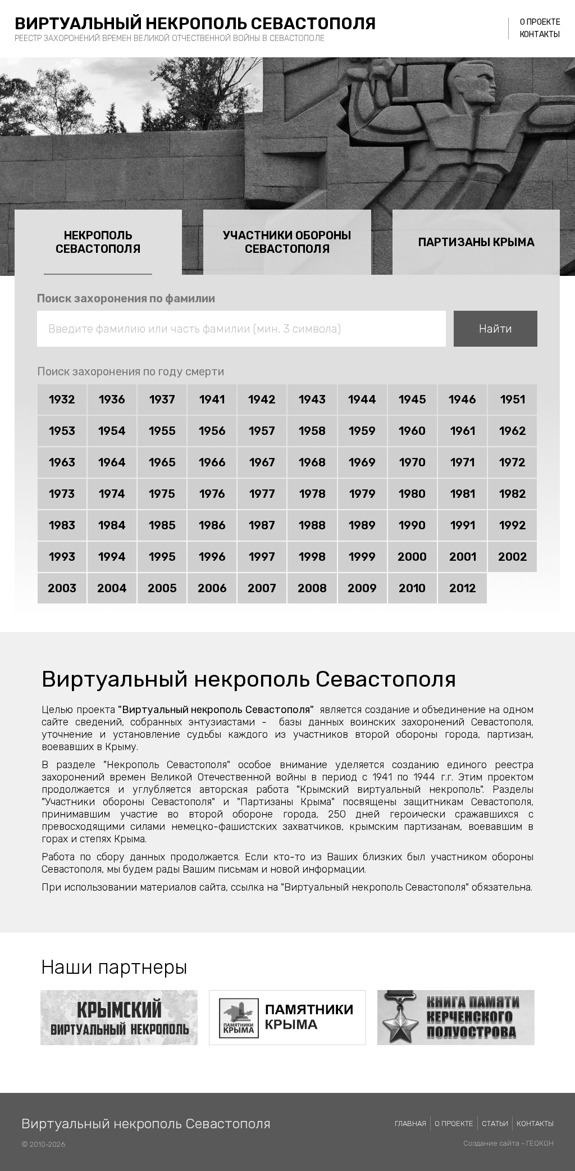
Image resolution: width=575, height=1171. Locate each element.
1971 (462, 462)
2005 (162, 588)
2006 (212, 588)
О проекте (540, 22)
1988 (312, 525)
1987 (262, 525)
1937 (162, 399)
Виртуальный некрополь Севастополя (195, 23)
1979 (362, 494)
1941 (212, 399)
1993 (62, 557)
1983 (62, 525)
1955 (162, 431)
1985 (162, 525)
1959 (362, 431)
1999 (362, 557)
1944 (362, 399)
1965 (162, 462)
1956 (212, 431)
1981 (462, 494)
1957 (262, 431)
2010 (412, 588)
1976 (212, 494)
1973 (62, 494)
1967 (262, 462)
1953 (62, 431)
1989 (362, 525)
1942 (262, 399)
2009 (362, 588)
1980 (412, 494)
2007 (262, 588)
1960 (412, 431)
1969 (362, 462)
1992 (512, 525)
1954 (112, 431)
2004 (112, 588)
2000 (412, 557)
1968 (312, 462)
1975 (162, 494)
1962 (512, 431)
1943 (312, 399)
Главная (410, 1123)
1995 (162, 557)
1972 (512, 462)
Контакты (540, 34)
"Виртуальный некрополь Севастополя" (216, 709)
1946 (462, 399)
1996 (212, 557)
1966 (212, 462)
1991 (462, 525)
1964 (112, 462)
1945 (412, 399)
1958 (312, 431)
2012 (462, 588)
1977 (262, 494)
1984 (112, 525)
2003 (62, 588)
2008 (312, 588)
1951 (512, 399)
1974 (112, 494)
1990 (412, 525)
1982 (512, 494)
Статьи (495, 1123)
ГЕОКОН (540, 1143)
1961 (462, 431)
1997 (262, 557)
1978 (312, 494)
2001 (462, 557)
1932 (62, 399)
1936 (112, 399)
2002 (512, 557)
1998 (312, 557)
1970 (412, 462)
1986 (212, 525)
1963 (62, 462)
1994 (112, 557)
